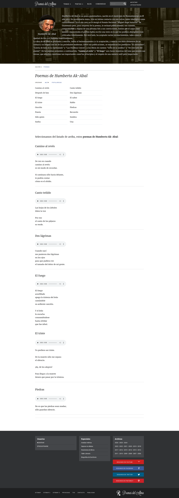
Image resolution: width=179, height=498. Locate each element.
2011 (116, 453)
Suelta (38, 122)
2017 (116, 450)
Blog (89, 4)
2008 (130, 453)
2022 (121, 446)
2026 (116, 442)
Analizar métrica (86, 442)
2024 (125, 442)
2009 (125, 453)
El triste (38, 102)
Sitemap (38, 492)
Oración (38, 107)
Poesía (38, 112)
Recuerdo (74, 112)
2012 (139, 450)
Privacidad (66, 492)
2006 (139, 453)
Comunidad (101, 4)
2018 (139, 446)
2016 (121, 450)
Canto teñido (75, 88)
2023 (116, 446)
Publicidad (91, 492)
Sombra (73, 117)
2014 (130, 450)
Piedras (73, 107)
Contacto (81, 492)
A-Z (46, 82)
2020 (130, 446)
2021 (125, 446)
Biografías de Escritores (88, 457)
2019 (134, 446)
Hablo (72, 102)
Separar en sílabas (87, 446)
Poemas (46, 67)
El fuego (38, 98)
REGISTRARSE (136, 5)
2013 (134, 450)
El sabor (73, 98)
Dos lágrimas (76, 93)
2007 (134, 453)
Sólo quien (39, 117)
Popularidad (57, 82)
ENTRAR (134, 2)
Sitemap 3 (56, 492)
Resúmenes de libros (87, 450)
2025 (121, 442)
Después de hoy (42, 93)
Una (71, 122)
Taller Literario (85, 453)
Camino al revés (42, 88)
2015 (125, 450)
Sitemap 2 (46, 492)
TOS (73, 492)
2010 (121, 453)
